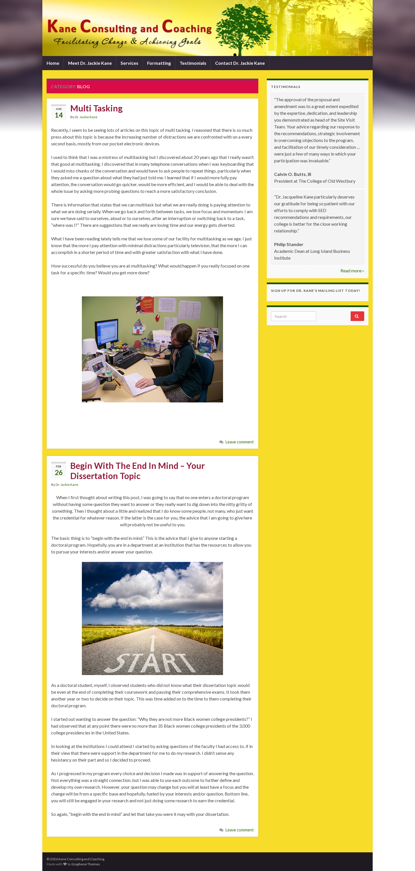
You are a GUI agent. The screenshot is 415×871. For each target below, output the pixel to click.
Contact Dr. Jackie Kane (240, 63)
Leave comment (240, 441)
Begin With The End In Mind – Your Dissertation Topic (137, 470)
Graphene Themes (85, 864)
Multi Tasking (96, 108)
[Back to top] (402, 858)
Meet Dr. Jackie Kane (90, 63)
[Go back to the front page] (207, 28)
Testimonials (193, 63)
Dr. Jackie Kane (86, 117)
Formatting (159, 63)
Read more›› (352, 270)
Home (53, 63)
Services (129, 63)
